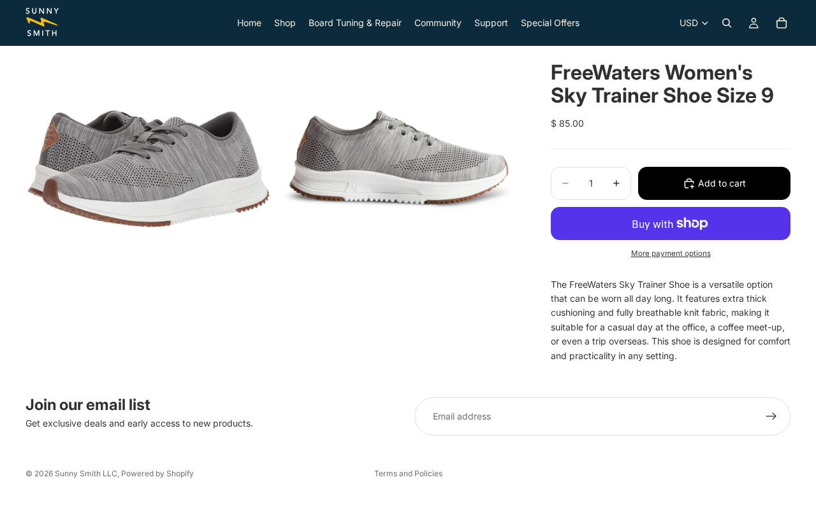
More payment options (671, 253)
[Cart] (782, 23)
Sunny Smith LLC (86, 473)
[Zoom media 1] (149, 169)
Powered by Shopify (157, 473)
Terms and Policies (408, 473)
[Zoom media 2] (397, 169)
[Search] (727, 23)
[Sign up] (771, 416)
